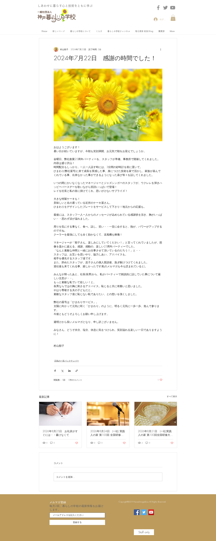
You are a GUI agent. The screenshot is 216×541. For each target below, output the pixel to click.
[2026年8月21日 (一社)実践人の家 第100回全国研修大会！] (155, 414)
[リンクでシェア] (76, 370)
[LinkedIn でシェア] (69, 370)
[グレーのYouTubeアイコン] (173, 8)
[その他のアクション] (160, 49)
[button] (173, 18)
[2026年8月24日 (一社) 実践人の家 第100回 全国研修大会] (108, 414)
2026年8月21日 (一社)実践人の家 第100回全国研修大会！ (155, 433)
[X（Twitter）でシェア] (62, 370)
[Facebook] (158, 8)
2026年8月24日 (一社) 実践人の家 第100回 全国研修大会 (107, 433)
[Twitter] (165, 8)
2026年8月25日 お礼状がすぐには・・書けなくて (60, 433)
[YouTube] (151, 512)
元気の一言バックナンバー (66, 360)
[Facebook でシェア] (55, 370)
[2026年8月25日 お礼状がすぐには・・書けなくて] (60, 414)
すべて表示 (172, 396)
